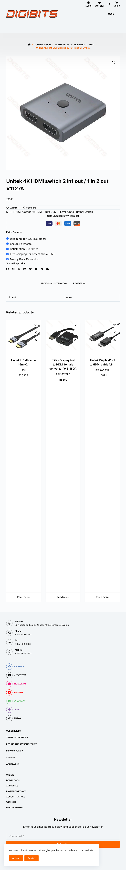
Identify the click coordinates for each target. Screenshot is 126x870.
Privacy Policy (14, 750)
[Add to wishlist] (35, 324)
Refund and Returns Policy (21, 744)
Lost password (14, 807)
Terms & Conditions (17, 737)
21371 (54, 211)
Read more (23, 597)
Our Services (13, 731)
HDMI (38, 211)
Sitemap (10, 757)
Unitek (71, 211)
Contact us (12, 764)
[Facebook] (7, 269)
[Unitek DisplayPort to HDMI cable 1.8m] (102, 337)
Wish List (11, 802)
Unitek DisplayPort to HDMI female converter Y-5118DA (62, 364)
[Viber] (30, 269)
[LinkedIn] (24, 269)
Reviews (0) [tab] (79, 283)
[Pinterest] (19, 269)
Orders (10, 775)
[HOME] (29, 44)
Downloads (13, 780)
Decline (31, 858)
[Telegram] (42, 269)
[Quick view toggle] (35, 340)
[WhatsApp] (36, 269)
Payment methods (16, 791)
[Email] (47, 269)
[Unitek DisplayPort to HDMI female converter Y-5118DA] (63, 337)
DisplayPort (63, 374)
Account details (15, 796)
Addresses (12, 785)
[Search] (109, 4)
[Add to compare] (35, 332)
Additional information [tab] (54, 283)
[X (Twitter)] (13, 269)
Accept (16, 858)
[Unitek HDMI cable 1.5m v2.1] (23, 337)
